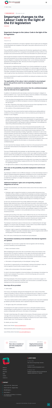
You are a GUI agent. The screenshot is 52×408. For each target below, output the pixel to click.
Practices (4, 369)
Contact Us (4, 377)
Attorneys (4, 371)
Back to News (8, 7)
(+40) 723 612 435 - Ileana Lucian (11, 385)
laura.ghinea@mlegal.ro (25, 332)
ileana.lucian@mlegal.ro (20, 325)
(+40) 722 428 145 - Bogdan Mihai (11, 387)
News (3, 373)
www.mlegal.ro (7, 392)
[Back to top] (48, 404)
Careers (4, 375)
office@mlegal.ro (7, 390)
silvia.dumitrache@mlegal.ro (28, 328)
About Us (4, 367)
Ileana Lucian (7, 37)
